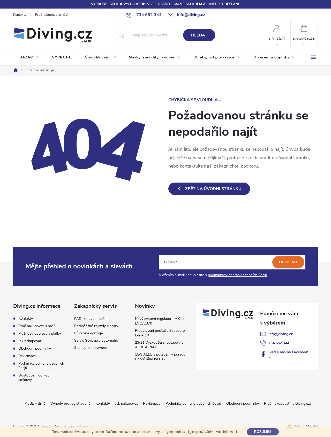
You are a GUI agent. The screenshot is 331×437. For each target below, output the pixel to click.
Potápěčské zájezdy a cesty (96, 325)
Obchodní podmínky (34, 348)
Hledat (199, 35)
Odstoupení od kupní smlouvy (35, 377)
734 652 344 (278, 343)
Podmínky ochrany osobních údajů (41, 365)
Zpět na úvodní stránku (213, 189)
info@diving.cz (280, 333)
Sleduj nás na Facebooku (288, 354)
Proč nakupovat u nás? (52, 14)
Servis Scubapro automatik (96, 340)
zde (240, 432)
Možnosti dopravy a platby (39, 333)
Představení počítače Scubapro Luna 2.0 (160, 333)
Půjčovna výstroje (88, 333)
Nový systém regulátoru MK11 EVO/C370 (159, 321)
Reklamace (27, 355)
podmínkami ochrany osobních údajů (237, 275)
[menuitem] (29, 57)
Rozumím (262, 431)
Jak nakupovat (29, 340)
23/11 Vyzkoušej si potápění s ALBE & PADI (159, 345)
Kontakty (19, 14)
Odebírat (288, 262)
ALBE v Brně (35, 403)
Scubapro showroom (91, 347)
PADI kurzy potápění (90, 318)
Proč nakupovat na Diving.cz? (287, 403)
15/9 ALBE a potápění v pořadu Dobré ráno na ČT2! (160, 356)
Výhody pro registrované (70, 403)
